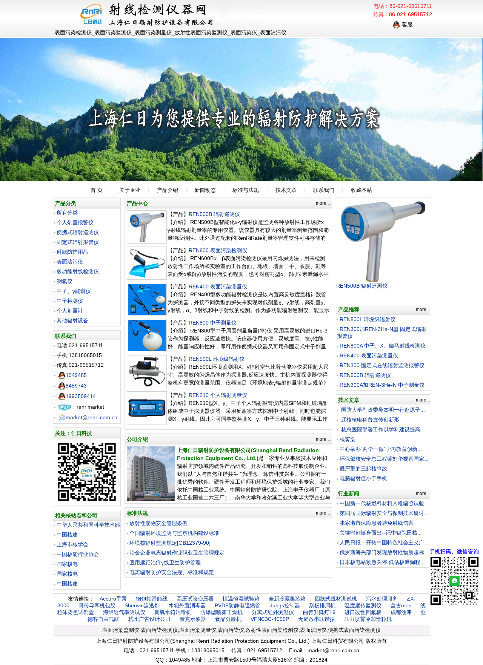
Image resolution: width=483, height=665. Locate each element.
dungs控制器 (284, 605)
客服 (406, 24)
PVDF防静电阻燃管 (237, 605)
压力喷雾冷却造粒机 (368, 619)
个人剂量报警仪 (75, 222)
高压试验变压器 (195, 599)
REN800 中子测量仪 (213, 323)
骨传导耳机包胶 (96, 605)
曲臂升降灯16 (319, 612)
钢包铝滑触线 (152, 599)
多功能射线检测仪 (78, 271)
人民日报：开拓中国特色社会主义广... (384, 542)
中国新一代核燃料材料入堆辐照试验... (384, 503)
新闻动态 (205, 190)
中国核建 (67, 535)
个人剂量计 (70, 311)
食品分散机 (228, 619)
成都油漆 (401, 612)
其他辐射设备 (72, 320)
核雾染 (347, 439)
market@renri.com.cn (91, 417)
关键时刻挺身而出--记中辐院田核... (381, 533)
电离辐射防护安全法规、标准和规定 (171, 572)
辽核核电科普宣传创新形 (369, 420)
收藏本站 (361, 190)
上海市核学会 (72, 544)
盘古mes (401, 605)
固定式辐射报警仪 (78, 242)
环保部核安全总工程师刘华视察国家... (384, 459)
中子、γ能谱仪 (74, 291)
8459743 (76, 386)
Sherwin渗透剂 (142, 605)
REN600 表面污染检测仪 (218, 250)
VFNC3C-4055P (270, 619)
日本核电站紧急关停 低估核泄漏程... (382, 562)
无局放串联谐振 (316, 619)
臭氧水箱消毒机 (172, 612)
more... (323, 203)
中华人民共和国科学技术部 (88, 525)
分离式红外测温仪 (273, 612)
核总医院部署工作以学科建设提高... (382, 429)
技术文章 (286, 190)
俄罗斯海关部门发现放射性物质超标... (384, 552)
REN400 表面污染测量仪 (218, 286)
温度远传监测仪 (363, 605)
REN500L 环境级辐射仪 (217, 359)
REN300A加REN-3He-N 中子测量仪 (382, 385)
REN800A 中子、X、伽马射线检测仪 (383, 346)
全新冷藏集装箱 (287, 599)
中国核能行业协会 (78, 554)
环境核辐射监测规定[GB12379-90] (170, 543)
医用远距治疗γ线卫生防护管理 (165, 562)
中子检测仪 (70, 301)
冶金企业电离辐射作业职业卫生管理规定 (177, 553)
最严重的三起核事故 (363, 469)
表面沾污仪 (70, 262)
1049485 (76, 375)
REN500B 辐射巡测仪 (214, 214)
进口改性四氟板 (363, 612)
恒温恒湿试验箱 (241, 599)
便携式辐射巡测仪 (78, 232)
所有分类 (67, 213)
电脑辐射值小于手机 (363, 478)
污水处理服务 (382, 599)
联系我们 (323, 190)
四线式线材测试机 (336, 599)
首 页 (97, 190)
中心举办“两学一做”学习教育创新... (381, 449)
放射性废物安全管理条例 (158, 523)
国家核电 (67, 564)
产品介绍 (167, 190)
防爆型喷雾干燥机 (221, 612)
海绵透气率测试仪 (124, 612)
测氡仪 (64, 281)
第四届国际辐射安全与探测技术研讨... (384, 513)
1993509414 (81, 396)
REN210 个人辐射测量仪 (218, 395)
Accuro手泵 (113, 599)
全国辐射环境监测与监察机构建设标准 (174, 533)
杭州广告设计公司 (149, 619)
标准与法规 (245, 190)
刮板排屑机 (322, 605)
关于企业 (129, 190)
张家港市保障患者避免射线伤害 (377, 523)
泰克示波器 (193, 619)
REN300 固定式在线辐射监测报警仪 (382, 365)
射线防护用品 (72, 252)
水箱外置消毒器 (187, 605)
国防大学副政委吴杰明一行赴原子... (382, 410)
